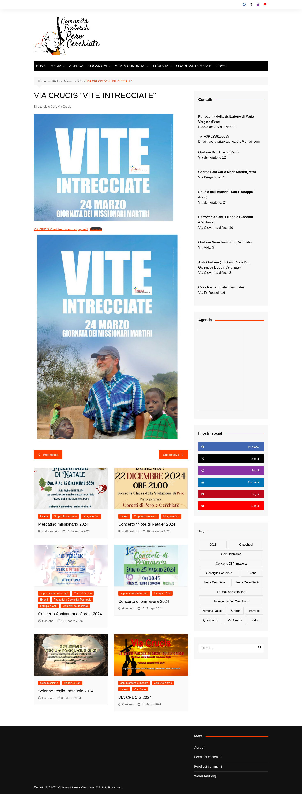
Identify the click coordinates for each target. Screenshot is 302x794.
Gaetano (47, 621)
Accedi (221, 66)
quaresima (210, 620)
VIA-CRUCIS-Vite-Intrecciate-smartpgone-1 (61, 229)
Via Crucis (64, 106)
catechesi (246, 544)
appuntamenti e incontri (54, 593)
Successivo (171, 454)
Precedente (50, 454)
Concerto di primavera (231, 563)
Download (96, 229)
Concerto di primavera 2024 (143, 601)
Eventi (44, 516)
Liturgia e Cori (47, 106)
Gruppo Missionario (65, 516)
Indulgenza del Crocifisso (231, 601)
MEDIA (56, 66)
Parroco (254, 610)
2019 (213, 544)
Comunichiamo (83, 593)
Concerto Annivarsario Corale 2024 (70, 614)
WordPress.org (205, 776)
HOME (41, 66)
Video (255, 620)
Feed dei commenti (208, 766)
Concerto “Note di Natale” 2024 (146, 524)
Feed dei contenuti (207, 757)
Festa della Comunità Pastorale (72, 599)
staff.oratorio (50, 531)
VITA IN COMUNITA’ (130, 66)
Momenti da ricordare (75, 606)
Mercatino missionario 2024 (63, 524)
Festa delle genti (247, 582)
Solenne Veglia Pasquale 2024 (65, 691)
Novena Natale (212, 610)
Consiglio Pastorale (219, 573)
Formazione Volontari (231, 592)
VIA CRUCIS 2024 (135, 697)
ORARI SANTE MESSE (193, 66)
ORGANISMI (97, 66)
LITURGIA (160, 66)
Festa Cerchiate (214, 582)
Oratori (235, 610)
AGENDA (76, 66)
